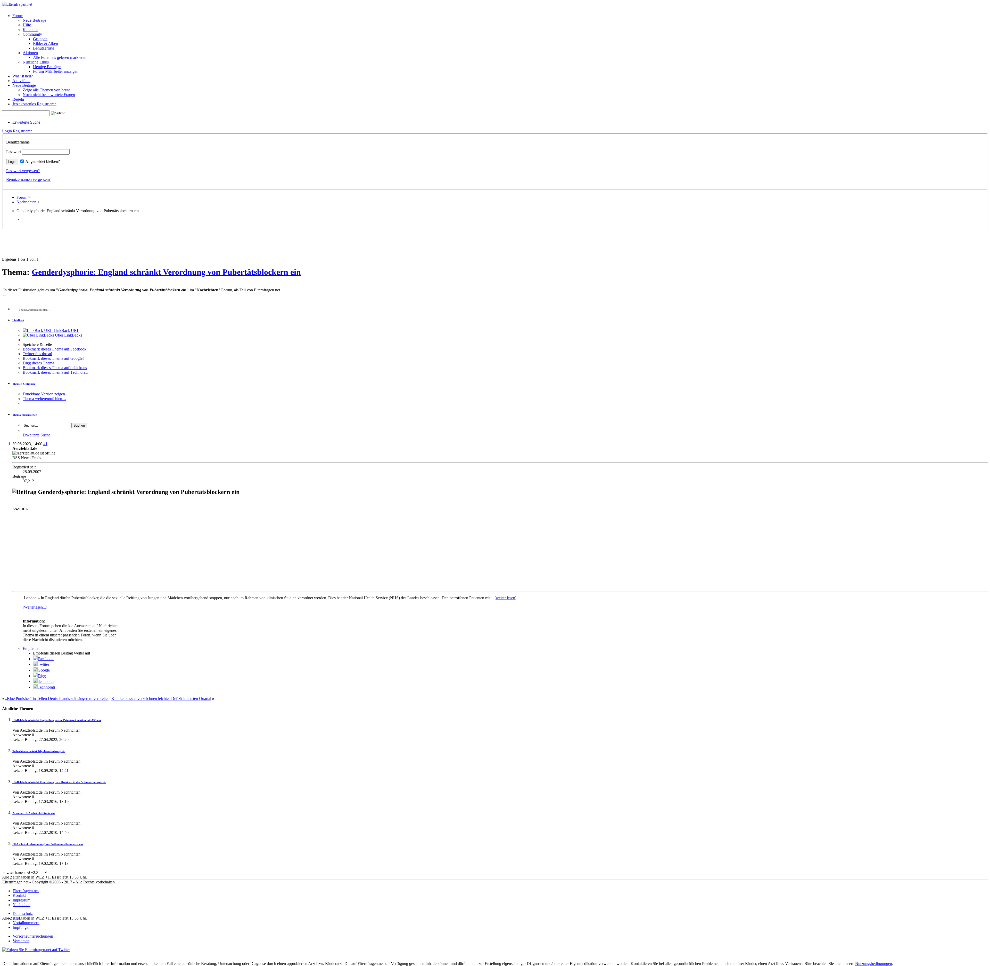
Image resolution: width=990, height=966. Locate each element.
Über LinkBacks (68, 335)
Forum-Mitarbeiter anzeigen (55, 71)
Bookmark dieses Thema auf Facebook (54, 349)
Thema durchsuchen (24, 414)
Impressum (21, 900)
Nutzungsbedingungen (873, 963)
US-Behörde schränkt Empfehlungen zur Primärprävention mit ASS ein (56, 720)
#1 (45, 444)
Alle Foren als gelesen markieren (59, 57)
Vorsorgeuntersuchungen (33, 936)
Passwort (13, 151)
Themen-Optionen (23, 383)
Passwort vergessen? (23, 171)
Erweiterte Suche (26, 122)
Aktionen (30, 53)
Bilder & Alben (45, 43)
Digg (42, 676)
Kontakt (19, 895)
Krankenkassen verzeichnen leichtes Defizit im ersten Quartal (161, 698)
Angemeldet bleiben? (42, 161)
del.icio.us (46, 681)
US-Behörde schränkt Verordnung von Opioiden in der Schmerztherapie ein (59, 782)
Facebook (46, 659)
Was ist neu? (22, 76)
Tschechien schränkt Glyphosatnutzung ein (38, 751)
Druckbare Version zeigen (44, 394)
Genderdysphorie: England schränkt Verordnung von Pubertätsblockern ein (166, 272)
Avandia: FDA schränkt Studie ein (33, 813)
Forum (17, 15)
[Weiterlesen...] (35, 607)
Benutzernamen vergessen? (28, 179)
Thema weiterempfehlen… (44, 398)
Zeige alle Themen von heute (46, 90)
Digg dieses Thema (38, 363)
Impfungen (21, 927)
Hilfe (27, 25)
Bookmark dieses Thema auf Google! (53, 358)
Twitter (43, 664)
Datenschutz (23, 913)
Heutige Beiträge (47, 67)
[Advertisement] (495, 245)
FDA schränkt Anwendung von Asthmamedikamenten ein (47, 843)
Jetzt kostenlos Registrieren (34, 104)
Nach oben (21, 905)
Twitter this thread (37, 354)
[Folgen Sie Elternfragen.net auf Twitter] (36, 949)
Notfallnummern (26, 923)
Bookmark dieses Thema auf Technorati (55, 372)
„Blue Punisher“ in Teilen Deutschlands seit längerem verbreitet (57, 698)
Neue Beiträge (34, 20)
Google (44, 670)
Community (32, 34)
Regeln (18, 99)
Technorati (46, 687)
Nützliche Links (36, 62)
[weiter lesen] (505, 598)
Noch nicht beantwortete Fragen (49, 94)
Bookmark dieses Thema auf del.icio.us (55, 367)
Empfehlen (31, 648)
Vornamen (21, 941)
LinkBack (18, 320)
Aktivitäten (21, 80)
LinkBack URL (66, 330)
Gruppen (40, 39)
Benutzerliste (43, 48)
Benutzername (18, 142)
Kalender (30, 29)
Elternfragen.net (26, 891)
